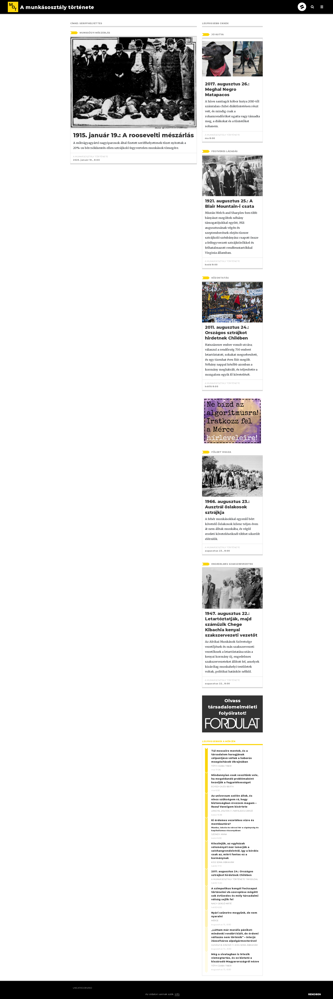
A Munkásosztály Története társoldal (234, 879)
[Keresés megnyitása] (312, 9)
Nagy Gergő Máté (221, 903)
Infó (177, 994)
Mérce (215, 920)
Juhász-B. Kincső (221, 945)
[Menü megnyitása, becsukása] (322, 7)
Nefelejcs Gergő (243, 811)
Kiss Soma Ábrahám (222, 862)
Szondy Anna (219, 834)
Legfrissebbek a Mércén (218, 741)
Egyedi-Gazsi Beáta (222, 786)
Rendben (314, 994)
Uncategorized (82, 988)
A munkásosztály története (90, 156)
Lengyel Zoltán (220, 811)
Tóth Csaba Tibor (221, 766)
